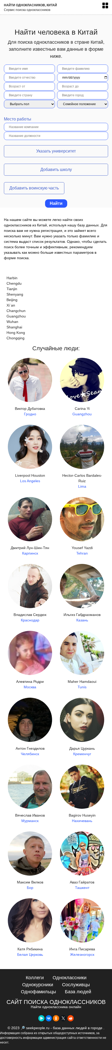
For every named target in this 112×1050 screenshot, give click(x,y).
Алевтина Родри (30, 684)
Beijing (12, 300)
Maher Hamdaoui (82, 684)
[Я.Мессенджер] (41, 1018)
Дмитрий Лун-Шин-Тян (30, 550)
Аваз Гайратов (82, 885)
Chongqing (15, 338)
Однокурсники (37, 984)
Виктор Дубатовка (30, 411)
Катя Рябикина (30, 952)
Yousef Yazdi (82, 550)
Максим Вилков (30, 885)
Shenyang (15, 294)
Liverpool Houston (30, 478)
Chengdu (14, 283)
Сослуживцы (76, 984)
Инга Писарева (82, 952)
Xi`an (11, 305)
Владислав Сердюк (30, 617)
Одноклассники (69, 977)
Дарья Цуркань (82, 751)
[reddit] (70, 1018)
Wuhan (12, 322)
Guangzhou (16, 316)
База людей (78, 991)
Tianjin (12, 289)
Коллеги (35, 977)
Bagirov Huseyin (82, 818)
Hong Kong (16, 332)
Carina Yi (82, 411)
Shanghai (14, 327)
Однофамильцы (38, 991)
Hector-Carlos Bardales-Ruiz (82, 480)
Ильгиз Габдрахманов (82, 617)
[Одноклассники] (56, 1018)
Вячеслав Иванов (30, 818)
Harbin (12, 278)
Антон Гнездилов (30, 751)
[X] (63, 1018)
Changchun (16, 311)
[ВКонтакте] (49, 1018)
